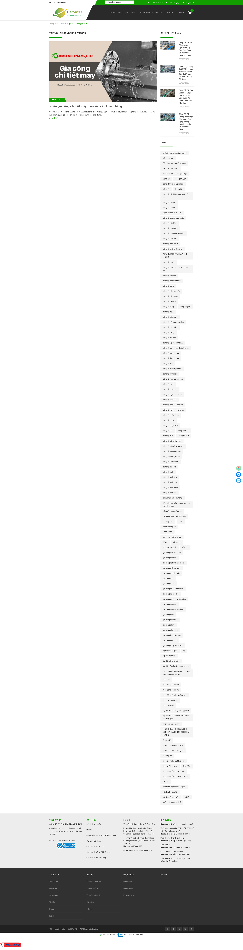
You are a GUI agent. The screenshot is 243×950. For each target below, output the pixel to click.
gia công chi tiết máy (171, 573)
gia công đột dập (170, 604)
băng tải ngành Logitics (172, 395)
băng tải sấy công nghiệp (173, 446)
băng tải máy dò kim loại (173, 379)
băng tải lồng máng (171, 358)
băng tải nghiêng (170, 400)
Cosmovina (167, 532)
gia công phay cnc (170, 630)
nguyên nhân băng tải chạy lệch (176, 710)
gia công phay (168, 625)
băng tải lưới (168, 363)
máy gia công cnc (170, 700)
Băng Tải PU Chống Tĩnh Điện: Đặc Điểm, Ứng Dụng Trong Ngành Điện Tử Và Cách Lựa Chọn (186, 121)
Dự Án (170, 13)
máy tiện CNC (168, 705)
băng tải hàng (168, 332)
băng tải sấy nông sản (172, 451)
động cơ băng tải (170, 547)
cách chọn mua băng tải (173, 498)
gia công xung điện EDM (172, 646)
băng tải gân (185, 307)
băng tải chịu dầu (170, 239)
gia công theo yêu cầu (172, 635)
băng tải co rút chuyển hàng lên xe (176, 269)
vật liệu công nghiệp (171, 797)
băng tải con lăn (169, 276)
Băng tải (166, 179)
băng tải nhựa (168, 420)
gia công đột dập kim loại (173, 609)
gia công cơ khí (169, 583)
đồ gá (165, 542)
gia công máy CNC (170, 620)
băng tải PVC (183, 431)
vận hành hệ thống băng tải (174, 787)
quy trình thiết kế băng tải (173, 751)
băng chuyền (181, 179)
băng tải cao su (169, 202)
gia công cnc (168, 578)
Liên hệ (181, 13)
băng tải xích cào (170, 477)
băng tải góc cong (170, 317)
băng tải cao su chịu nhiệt (173, 218)
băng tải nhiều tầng (171, 415)
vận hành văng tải (170, 792)
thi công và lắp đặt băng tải (174, 761)
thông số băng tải (170, 766)
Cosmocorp (128, 881)
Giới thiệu (130, 13)
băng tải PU (167, 431)
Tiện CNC (186, 766)
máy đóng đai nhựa (171, 685)
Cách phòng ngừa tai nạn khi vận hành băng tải (176, 504)
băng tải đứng (168, 307)
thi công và (167, 756)
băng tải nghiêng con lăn (173, 405)
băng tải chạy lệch (170, 228)
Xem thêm (53, 118)
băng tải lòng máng (171, 353)
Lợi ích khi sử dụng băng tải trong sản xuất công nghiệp (176, 672)
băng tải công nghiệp (171, 291)
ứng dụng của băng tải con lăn (175, 776)
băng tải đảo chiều (170, 296)
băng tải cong (168, 286)
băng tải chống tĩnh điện (173, 249)
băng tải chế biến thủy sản (173, 233)
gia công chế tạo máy (171, 568)
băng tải (166, 189)
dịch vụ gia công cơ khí (172, 537)
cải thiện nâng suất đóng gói (174, 516)
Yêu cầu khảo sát (93, 881)
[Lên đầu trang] (235, 915)
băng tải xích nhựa (170, 487)
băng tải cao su (169, 208)
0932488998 (61, 3)
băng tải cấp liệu (169, 223)
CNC (181, 522)
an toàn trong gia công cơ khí (175, 153)
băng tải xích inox (170, 482)
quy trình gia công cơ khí (173, 745)
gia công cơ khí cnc (170, 594)
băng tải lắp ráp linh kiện (173, 343)
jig (184, 651)
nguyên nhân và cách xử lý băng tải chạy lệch (176, 717)
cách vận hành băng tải (172, 511)
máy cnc (166, 679)
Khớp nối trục (129, 895)
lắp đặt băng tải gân (171, 661)
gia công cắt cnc (169, 558)
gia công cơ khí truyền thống (174, 599)
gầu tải (185, 547)
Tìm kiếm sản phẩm (158, 3)
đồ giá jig (177, 542)
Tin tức (159, 13)
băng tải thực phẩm (171, 462)
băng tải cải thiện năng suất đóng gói (176, 195)
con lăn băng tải (169, 527)
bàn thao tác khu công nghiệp (175, 174)
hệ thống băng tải (170, 651)
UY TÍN (165, 782)
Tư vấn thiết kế (92, 888)
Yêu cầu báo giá (93, 895)
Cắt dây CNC (168, 522)
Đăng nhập (189, 3)
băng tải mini (168, 384)
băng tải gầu (168, 312)
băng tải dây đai (169, 301)
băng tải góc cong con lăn (173, 322)
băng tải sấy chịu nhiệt (172, 441)
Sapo (97, 929)
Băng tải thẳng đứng (171, 456)
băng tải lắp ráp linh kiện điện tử (176, 348)
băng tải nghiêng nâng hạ (173, 410)
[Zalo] (238, 480)
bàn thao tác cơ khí (170, 168)
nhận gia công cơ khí (171, 724)
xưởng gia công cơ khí (172, 802)
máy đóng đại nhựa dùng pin (174, 695)
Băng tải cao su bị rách (172, 213)
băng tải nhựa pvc (170, 426)
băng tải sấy (184, 436)
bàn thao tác (168, 158)
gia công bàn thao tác (172, 553)
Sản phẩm (145, 13)
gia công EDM (168, 614)
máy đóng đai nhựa (171, 690)
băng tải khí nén (169, 338)
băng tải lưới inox (170, 374)
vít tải (187, 797)
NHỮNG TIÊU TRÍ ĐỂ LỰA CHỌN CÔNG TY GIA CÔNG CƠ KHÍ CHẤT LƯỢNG (176, 732)
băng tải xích (168, 472)
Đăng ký (175, 3)
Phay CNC (167, 740)
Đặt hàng (90, 902)
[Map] (238, 468)
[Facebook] (238, 474)
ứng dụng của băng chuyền (174, 771)
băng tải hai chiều (170, 327)
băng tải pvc (168, 436)
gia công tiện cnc (170, 640)
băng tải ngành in (170, 389)
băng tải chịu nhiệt (170, 244)
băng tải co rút (169, 262)
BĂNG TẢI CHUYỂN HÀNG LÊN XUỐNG (175, 255)
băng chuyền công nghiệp (173, 184)
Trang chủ (115, 13)
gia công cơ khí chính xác (173, 589)
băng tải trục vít (169, 467)
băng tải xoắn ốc (169, 493)
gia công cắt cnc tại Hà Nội (173, 563)
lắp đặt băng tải (169, 656)
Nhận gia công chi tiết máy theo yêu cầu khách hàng (85, 106)
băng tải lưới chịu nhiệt (172, 369)
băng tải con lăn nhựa (172, 281)
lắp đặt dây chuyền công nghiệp (176, 666)
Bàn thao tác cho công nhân (174, 163)
